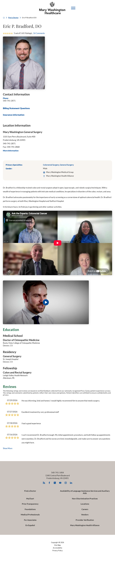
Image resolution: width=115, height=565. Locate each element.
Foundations (30, 509)
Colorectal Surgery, (51, 165)
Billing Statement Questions (16, 108)
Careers (85, 509)
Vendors (84, 514)
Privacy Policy (57, 550)
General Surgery (67, 165)
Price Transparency (30, 504)
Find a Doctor (13, 17)
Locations (85, 504)
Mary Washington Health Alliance (84, 525)
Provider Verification (85, 520)
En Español (30, 525)
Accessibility (57, 548)
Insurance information (13, 115)
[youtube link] (60, 482)
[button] (73, 8)
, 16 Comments (38, 33)
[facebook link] (49, 482)
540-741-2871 (9, 101)
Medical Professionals (30, 514)
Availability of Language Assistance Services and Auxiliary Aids (85, 492)
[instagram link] (65, 482)
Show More (7, 448)
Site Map (57, 545)
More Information (11, 151)
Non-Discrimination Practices (85, 498)
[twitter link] (54, 482)
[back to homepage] (4, 18)
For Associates (30, 520)
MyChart (30, 498)
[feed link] (44, 482)
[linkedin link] (71, 482)
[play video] (57, 302)
